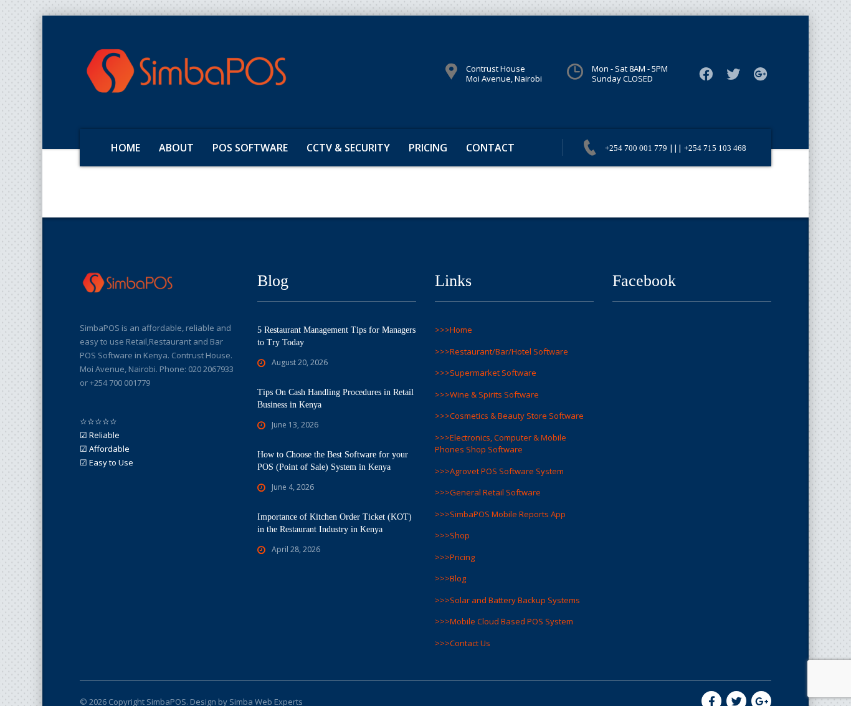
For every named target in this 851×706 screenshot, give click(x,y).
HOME (125, 148)
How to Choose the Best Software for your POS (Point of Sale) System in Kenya (332, 461)
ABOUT (176, 148)
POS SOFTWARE (250, 148)
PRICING (428, 148)
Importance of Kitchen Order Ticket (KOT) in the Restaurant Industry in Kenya (334, 523)
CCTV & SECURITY (348, 148)
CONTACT (490, 148)
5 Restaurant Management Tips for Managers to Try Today (336, 336)
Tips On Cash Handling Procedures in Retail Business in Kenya (335, 398)
